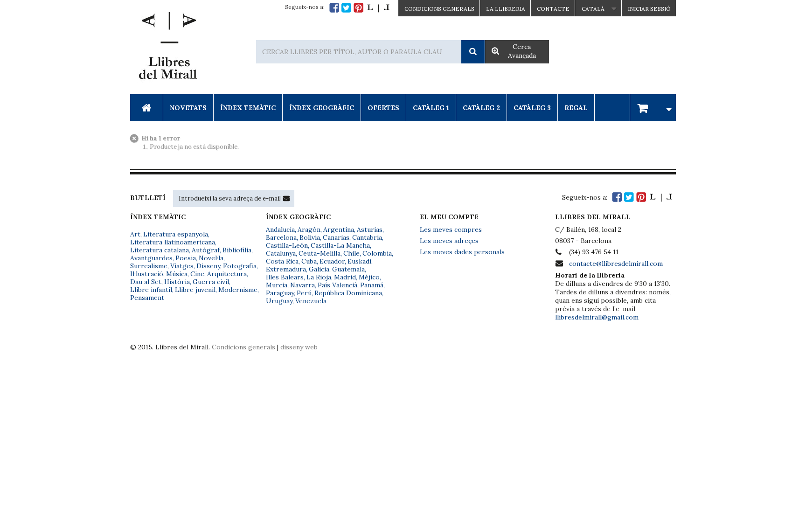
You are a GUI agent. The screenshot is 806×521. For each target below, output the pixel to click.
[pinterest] (358, 8)
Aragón (309, 229)
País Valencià (337, 285)
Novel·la (211, 258)
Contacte (553, 8)
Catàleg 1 (431, 108)
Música (177, 274)
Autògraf (206, 250)
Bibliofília (236, 250)
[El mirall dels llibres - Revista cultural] (378, 8)
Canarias (336, 237)
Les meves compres (451, 229)
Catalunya (281, 253)
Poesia (185, 258)
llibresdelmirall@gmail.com (597, 317)
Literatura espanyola (175, 234)
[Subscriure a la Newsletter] (286, 198)
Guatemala (348, 269)
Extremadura (286, 269)
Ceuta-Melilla (319, 253)
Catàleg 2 (481, 108)
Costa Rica (282, 261)
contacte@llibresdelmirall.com (616, 263)
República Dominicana (348, 293)
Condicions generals (243, 347)
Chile (351, 253)
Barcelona (281, 237)
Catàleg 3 (532, 108)
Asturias (369, 229)
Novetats (188, 108)
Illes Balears (285, 277)
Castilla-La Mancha (340, 245)
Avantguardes (151, 258)
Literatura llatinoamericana (172, 242)
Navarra (302, 285)
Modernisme (237, 289)
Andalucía (280, 229)
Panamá (371, 285)
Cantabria (367, 237)
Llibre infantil (151, 289)
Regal (576, 108)
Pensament (147, 297)
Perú (304, 293)
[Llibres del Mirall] (167, 48)
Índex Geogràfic (321, 108)
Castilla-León (287, 245)
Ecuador (332, 261)
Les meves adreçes (449, 240)
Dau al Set (145, 282)
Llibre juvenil (195, 289)
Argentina (338, 229)
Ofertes (383, 108)
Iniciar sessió (649, 8)
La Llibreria (505, 8)
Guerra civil (211, 282)
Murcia (276, 285)
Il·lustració (146, 274)
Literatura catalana (159, 250)
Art (135, 234)
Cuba (309, 261)
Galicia (319, 269)
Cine (197, 274)
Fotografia (240, 266)
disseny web (299, 347)
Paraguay (280, 293)
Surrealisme (148, 266)
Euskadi (359, 261)
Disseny (208, 266)
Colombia (377, 253)
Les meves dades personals (462, 252)
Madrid (345, 277)
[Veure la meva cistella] (653, 107)
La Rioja (318, 277)
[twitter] (346, 8)
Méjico (369, 277)
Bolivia (309, 237)
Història (177, 282)
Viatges (182, 266)
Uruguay (279, 301)
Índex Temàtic (248, 108)
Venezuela (311, 301)
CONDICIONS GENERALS (439, 8)
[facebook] (334, 8)
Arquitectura (227, 274)
